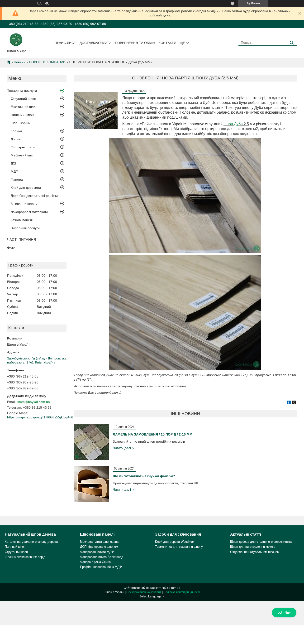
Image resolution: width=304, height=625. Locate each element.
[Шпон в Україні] (16, 39)
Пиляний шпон (22, 115)
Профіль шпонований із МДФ (101, 567)
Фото (11, 248)
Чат (288, 613)
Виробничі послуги (25, 228)
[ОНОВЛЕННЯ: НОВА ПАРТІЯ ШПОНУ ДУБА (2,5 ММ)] (96, 111)
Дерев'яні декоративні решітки (34, 196)
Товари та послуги (22, 90)
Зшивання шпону (24, 204)
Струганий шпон (23, 99)
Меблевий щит (22, 155)
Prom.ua (174, 588)
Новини (19, 62)
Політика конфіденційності (181, 592)
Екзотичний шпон (24, 107)
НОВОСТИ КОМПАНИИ (47, 62)
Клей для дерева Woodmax (175, 541)
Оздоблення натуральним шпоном (254, 552)
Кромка (16, 131)
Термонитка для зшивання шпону (179, 546)
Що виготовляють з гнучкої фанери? (144, 476)
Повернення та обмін (135, 43)
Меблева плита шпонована (99, 541)
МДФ (14, 171)
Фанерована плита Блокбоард (101, 557)
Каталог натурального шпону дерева (31, 541)
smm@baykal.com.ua (33, 402)
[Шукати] (291, 43)
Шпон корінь (20, 123)
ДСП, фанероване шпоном (99, 546)
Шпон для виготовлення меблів (252, 546)
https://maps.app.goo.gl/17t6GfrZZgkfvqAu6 (40, 417)
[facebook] (289, 403)
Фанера (17, 179)
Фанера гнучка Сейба (95, 562)
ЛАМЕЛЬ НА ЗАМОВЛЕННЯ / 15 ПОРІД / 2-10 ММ (152, 434)
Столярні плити (23, 147)
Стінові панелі (22, 220)
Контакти (167, 43)
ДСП (14, 163)
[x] (294, 403)
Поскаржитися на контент (143, 592)
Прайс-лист (65, 43)
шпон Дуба (233, 124)
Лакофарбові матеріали (29, 212)
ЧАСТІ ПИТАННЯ (21, 239)
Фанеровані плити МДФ (97, 552)
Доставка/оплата (95, 43)
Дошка (16, 139)
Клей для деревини (26, 187)
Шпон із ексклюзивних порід (25, 557)
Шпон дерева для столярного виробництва (261, 541)
